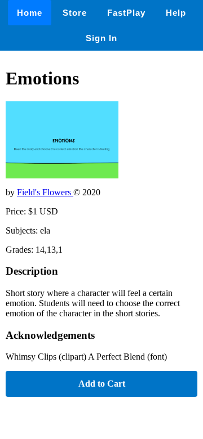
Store (75, 12)
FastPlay (126, 12)
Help (176, 12)
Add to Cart (101, 383)
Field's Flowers (45, 192)
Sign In (101, 38)
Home (29, 12)
